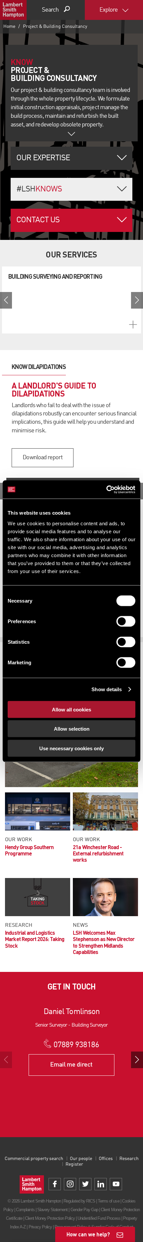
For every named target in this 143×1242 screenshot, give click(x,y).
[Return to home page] (13, 10)
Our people (81, 1158)
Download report (43, 458)
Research (129, 1158)
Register (74, 1164)
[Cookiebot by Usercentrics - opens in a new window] (106, 489)
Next (137, 300)
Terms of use (108, 1201)
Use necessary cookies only (71, 748)
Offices (106, 1158)
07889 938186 (76, 1045)
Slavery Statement (52, 1209)
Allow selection (71, 729)
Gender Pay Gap (84, 1209)
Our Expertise (43, 158)
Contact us (38, 220)
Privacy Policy (40, 1226)
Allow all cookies (71, 709)
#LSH (39, 189)
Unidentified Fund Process (98, 1218)
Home (9, 26)
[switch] (125, 621)
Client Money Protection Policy (50, 1218)
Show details (106, 689)
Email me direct (71, 1065)
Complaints (25, 1209)
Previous (6, 300)
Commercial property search (34, 1158)
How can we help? (88, 1234)
